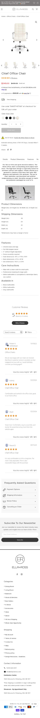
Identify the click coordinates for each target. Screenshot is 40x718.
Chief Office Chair (23, 16)
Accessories (9, 608)
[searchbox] (11, 332)
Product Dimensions (18, 159)
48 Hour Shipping (11, 619)
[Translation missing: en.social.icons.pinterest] (10, 150)
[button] (33, 9)
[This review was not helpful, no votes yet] (34, 372)
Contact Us (9, 642)
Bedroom (8, 594)
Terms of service (10, 638)
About (7, 616)
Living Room (9, 590)
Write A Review (20, 323)
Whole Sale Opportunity (13, 623)
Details (5, 159)
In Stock (8, 605)
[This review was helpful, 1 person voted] (31, 372)
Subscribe (20, 540)
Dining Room (9, 586)
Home (3, 16)
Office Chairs (11, 16)
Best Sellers (9, 601)
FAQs (7, 646)
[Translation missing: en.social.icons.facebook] (8, 150)
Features (30, 159)
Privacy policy (9, 653)
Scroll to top (20, 714)
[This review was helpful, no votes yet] (31, 403)
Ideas (7, 612)
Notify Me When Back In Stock (24, 138)
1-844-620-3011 (11, 668)
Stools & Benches (11, 597)
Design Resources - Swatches (15, 656)
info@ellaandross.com (13, 672)
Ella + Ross (17, 703)
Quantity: (4, 124)
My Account (9, 635)
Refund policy (9, 649)
